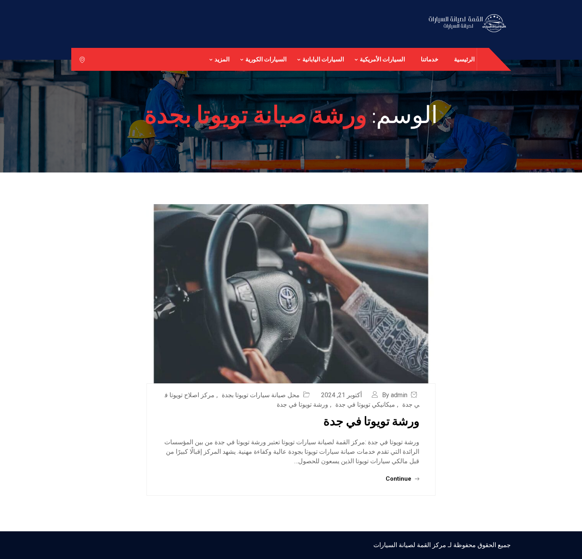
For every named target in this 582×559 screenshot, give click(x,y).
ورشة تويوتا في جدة (302, 404)
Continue (399, 478)
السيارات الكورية (266, 59)
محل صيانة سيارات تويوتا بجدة (261, 395)
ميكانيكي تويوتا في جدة (365, 404)
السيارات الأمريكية (382, 59)
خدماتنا (429, 59)
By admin (394, 395)
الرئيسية (464, 59)
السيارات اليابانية (323, 59)
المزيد (222, 59)
